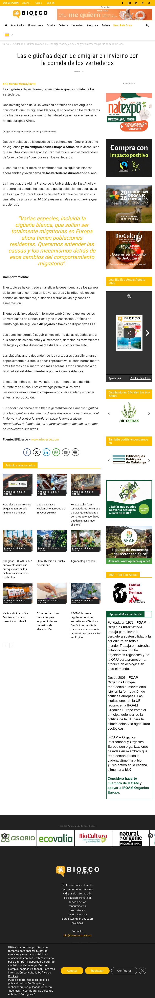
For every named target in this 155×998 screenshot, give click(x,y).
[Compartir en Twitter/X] (37, 452)
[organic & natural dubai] (130, 838)
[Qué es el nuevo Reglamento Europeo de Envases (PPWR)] (51, 484)
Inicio (6, 44)
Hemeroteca (77, 25)
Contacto (91, 25)
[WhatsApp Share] (56, 452)
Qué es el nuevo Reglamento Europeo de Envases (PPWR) (51, 508)
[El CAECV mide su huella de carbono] (51, 540)
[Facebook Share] (27, 452)
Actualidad (16, 25)
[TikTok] (142, 3)
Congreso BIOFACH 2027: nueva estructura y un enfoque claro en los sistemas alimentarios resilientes (17, 569)
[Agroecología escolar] (86, 540)
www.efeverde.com (45, 439)
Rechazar (97, 970)
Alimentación (34, 25)
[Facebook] (122, 3)
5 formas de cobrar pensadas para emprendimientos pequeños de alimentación (48, 621)
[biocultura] (55, 838)
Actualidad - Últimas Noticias (29, 44)
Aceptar (72, 970)
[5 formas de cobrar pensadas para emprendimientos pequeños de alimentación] (51, 593)
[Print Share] (75, 452)
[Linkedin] (136, 3)
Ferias (62, 25)
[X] (149, 3)
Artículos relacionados (20, 465)
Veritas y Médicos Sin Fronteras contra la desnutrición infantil (15, 617)
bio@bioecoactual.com (77, 935)
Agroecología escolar (83, 561)
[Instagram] (129, 3)
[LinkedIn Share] (46, 452)
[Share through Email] (66, 452)
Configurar (124, 970)
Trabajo (106, 25)
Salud (50, 25)
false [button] (5, 836)
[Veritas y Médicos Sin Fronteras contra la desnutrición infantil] (17, 593)
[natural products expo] (93, 838)
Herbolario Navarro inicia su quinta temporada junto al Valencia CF (17, 508)
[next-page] (11, 645)
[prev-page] (5, 645)
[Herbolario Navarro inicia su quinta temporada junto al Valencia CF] (17, 484)
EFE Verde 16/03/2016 (19, 84)
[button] (147, 25)
